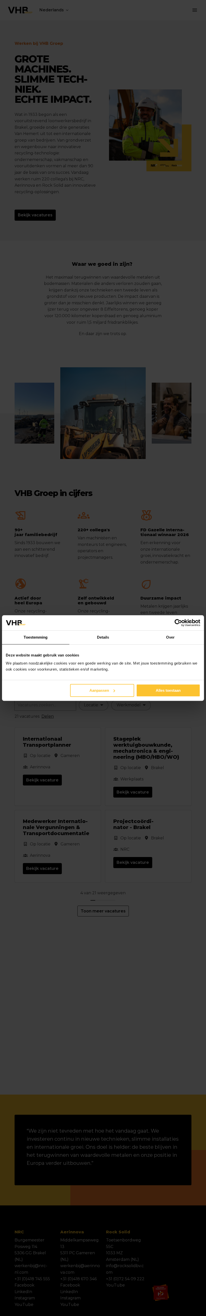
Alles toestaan (168, 690)
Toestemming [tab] (35, 637)
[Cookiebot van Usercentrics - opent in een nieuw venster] (178, 623)
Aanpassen (99, 690)
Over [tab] (170, 637)
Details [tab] (103, 637)
